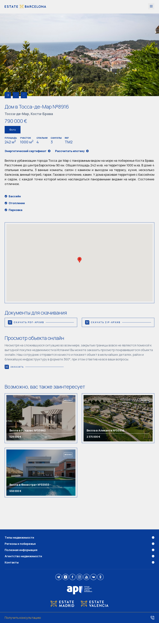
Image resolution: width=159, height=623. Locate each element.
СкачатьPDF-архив (29, 322)
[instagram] (79, 577)
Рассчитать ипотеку (70, 151)
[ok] (100, 577)
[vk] (93, 577)
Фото (12, 129)
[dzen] (65, 577)
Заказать (17, 367)
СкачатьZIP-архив (105, 322)
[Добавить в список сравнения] (8, 95)
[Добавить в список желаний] (16, 95)
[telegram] (58, 577)
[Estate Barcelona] (25, 7)
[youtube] (86, 577)
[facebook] (72, 577)
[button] (79, 260)
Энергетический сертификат (25, 151)
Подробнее (20, 418)
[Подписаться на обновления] (24, 95)
